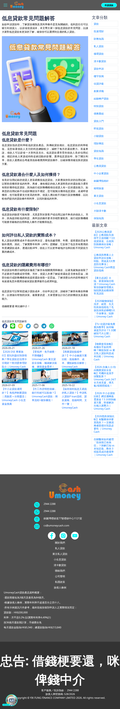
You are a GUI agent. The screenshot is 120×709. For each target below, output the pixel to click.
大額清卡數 (100, 210)
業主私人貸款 (60, 554)
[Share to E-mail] (37, 325)
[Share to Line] (13, 325)
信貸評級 (99, 83)
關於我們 (60, 542)
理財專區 (99, 143)
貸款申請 (99, 68)
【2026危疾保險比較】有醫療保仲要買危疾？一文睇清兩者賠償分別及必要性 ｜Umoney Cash (104, 423)
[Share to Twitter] (29, 325)
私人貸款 (99, 46)
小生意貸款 (100, 203)
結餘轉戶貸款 (101, 98)
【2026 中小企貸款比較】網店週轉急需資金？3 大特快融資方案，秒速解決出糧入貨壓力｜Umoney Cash (105, 400)
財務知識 (99, 38)
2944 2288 (49, 504)
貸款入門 (99, 121)
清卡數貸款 (100, 61)
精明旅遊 (99, 188)
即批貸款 (99, 128)
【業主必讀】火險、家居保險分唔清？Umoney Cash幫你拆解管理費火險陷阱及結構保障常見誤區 (104, 285)
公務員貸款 (100, 166)
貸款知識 (99, 151)
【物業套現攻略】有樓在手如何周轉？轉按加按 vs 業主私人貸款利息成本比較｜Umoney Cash (104, 351)
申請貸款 (109, 5)
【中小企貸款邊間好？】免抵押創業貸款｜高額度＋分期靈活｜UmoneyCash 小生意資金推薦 (14, 396)
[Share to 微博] (21, 325)
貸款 (96, 24)
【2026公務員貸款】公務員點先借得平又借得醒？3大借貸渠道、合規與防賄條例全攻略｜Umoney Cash (104, 239)
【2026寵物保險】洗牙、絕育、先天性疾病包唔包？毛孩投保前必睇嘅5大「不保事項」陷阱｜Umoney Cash (104, 308)
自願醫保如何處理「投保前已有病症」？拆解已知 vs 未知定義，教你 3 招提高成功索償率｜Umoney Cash (104, 447)
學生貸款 (99, 158)
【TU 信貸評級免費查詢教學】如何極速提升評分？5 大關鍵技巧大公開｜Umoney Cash (105, 330)
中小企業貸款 (101, 173)
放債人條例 (60, 587)
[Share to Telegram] (44, 325)
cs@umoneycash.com (56, 525)
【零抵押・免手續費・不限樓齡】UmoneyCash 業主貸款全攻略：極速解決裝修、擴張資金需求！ (44, 359)
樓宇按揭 (99, 76)
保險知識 (99, 218)
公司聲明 (60, 576)
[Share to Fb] (5, 325)
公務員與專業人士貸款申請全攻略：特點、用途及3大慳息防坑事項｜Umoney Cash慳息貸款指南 (104, 262)
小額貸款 (99, 136)
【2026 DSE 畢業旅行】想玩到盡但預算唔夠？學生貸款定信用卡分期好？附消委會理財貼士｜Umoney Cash (14, 359)
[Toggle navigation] (5, 5)
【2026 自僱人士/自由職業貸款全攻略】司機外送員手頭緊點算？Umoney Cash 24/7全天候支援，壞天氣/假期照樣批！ (105, 376)
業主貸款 (99, 195)
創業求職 (99, 91)
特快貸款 (99, 106)
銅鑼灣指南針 (101, 181)
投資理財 (99, 31)
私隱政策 (60, 582)
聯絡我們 (60, 570)
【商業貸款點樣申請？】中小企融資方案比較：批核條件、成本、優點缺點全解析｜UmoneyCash (74, 359)
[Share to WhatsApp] (52, 325)
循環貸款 (99, 53)
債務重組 (99, 113)
